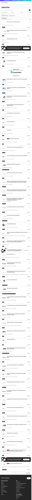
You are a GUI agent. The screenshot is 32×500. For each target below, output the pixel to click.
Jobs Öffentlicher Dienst (19, 484)
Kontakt (2, 483)
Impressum (2, 484)
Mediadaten (17, 496)
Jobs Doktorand (18, 486)
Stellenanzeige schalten (19, 495)
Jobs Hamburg (18, 491)
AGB (16, 498)
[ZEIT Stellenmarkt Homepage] (4, 2)
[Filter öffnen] (30, 12)
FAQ (1, 493)
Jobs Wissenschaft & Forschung (20, 487)
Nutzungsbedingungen (4, 486)
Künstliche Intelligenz (4, 491)
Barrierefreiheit (3, 490)
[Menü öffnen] (29, 2)
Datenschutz (3, 487)
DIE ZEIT (2, 494)
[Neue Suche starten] (29, 10)
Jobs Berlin (17, 490)
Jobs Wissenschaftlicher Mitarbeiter (21, 483)
